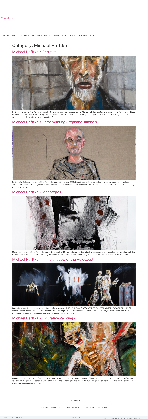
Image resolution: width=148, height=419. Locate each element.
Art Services (39, 35)
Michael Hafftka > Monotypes (36, 192)
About (15, 35)
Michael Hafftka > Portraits (34, 52)
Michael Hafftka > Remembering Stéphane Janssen (54, 122)
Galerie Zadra (86, 35)
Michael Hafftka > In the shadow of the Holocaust (52, 259)
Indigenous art (58, 35)
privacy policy (74, 418)
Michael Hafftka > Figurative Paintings (43, 318)
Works (25, 35)
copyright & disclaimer (14, 418)
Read (73, 35)
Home (6, 35)
